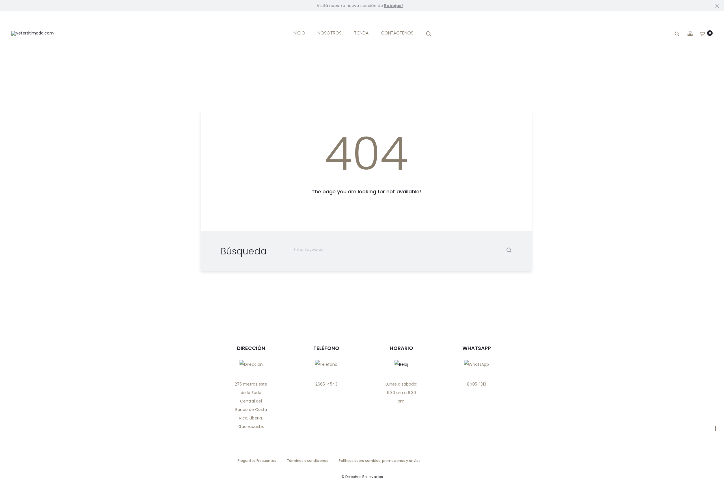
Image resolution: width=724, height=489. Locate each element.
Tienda (361, 33)
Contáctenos (397, 33)
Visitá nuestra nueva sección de (360, 5)
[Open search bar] (429, 33)
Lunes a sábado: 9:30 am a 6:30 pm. (401, 392)
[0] (703, 33)
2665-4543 (326, 384)
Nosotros (330, 33)
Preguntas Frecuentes (257, 460)
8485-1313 (476, 384)
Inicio (299, 33)
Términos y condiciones (307, 460)
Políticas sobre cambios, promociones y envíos (380, 460)
